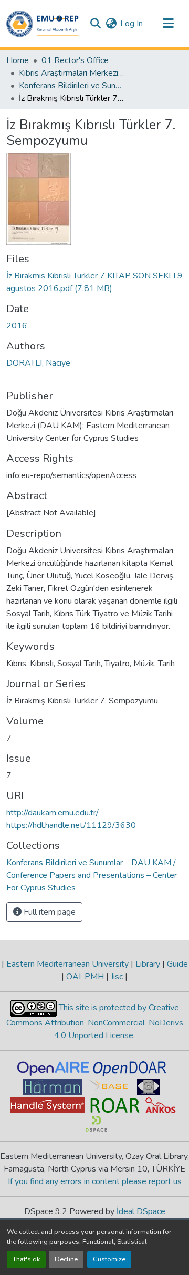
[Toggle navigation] (168, 24)
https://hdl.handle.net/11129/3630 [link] (71, 825)
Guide (176, 964)
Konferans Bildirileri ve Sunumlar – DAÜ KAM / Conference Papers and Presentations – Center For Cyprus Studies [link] (71, 85)
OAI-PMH (85, 976)
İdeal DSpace (141, 1211)
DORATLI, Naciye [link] (38, 363)
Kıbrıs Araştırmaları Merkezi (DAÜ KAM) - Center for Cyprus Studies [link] (71, 73)
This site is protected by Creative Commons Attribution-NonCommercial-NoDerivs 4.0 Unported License (94, 1021)
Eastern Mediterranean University (67, 964)
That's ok (26, 1259)
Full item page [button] (49, 912)
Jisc (117, 976)
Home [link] (17, 60)
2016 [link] (16, 325)
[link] (94, 282)
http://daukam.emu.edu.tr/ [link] (52, 812)
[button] (42, 24)
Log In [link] (131, 23)
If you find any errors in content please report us (95, 1181)
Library (147, 964)
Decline (66, 1259)
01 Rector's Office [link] (75, 60)
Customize (109, 1259)
